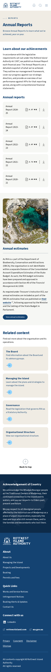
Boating (7, 572)
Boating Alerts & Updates (15, 601)
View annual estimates (15, 317)
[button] (26, 464)
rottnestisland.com (16, 629)
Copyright (18, 640)
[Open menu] (46, 5)
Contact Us (8, 606)
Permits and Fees (11, 577)
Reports (13, 18)
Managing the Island (13, 562)
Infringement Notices (13, 596)
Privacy (6, 640)
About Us (3, 18)
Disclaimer (31, 640)
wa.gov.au (38, 629)
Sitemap (7, 646)
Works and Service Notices (15, 591)
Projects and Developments (16, 567)
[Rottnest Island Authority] (12, 5)
